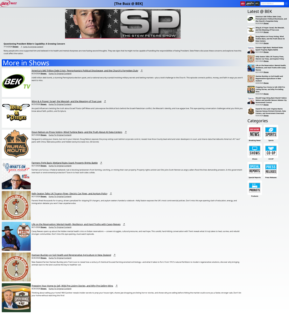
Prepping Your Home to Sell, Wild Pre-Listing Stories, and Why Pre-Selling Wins (72, 285)
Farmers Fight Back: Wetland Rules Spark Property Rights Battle (65, 162)
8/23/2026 (259, 23)
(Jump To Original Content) (33, 47)
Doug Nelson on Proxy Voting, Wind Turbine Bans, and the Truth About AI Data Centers (77, 132)
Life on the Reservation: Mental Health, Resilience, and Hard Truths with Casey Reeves (76, 224)
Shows (15, 46)
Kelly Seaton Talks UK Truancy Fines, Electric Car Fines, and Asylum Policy (69, 193)
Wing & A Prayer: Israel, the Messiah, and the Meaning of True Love (66, 101)
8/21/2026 (259, 43)
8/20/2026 (259, 83)
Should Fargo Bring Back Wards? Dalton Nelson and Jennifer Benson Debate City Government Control (271, 100)
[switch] (286, 3)
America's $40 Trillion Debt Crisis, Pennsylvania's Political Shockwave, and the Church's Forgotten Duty (85, 70)
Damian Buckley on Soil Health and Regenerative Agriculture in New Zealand (71, 254)
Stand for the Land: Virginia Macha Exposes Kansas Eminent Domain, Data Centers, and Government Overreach (271, 111)
